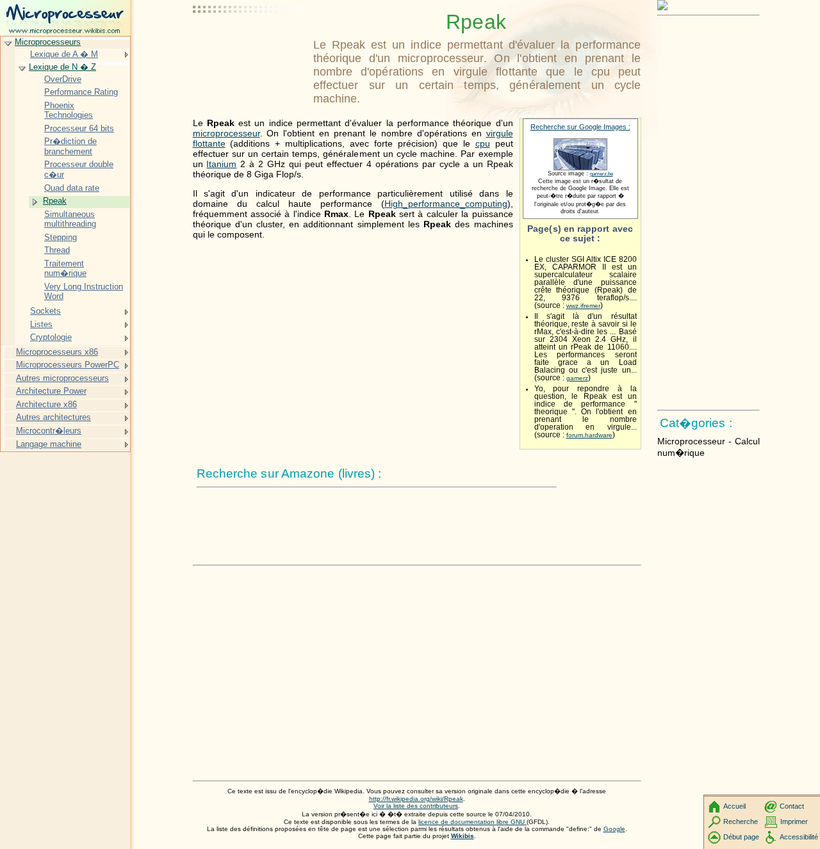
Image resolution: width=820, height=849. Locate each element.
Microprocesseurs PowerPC (67, 364)
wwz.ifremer (583, 305)
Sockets (45, 311)
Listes (41, 324)
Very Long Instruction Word (83, 292)
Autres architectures (53, 417)
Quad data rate (71, 188)
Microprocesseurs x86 (57, 352)
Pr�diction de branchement (70, 146)
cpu (482, 143)
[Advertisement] (250, 41)
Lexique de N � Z (62, 67)
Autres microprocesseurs (62, 378)
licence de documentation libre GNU (472, 821)
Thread (57, 250)
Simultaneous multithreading (70, 219)
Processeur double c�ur (78, 169)
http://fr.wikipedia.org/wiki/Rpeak (416, 798)
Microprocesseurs (48, 42)
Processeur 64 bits (79, 128)
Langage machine (48, 444)
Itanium (221, 164)
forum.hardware (589, 435)
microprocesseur (226, 133)
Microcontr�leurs (48, 430)
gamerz (577, 378)
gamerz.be (601, 174)
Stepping (60, 237)
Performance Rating (81, 92)
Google (614, 828)
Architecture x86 (46, 404)
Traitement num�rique (65, 269)
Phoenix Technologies (68, 110)
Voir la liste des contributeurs (415, 805)
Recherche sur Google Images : (580, 127)
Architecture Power (51, 391)
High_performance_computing (445, 203)
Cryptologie (51, 337)
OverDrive (62, 79)
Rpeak (55, 201)
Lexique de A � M (64, 54)
